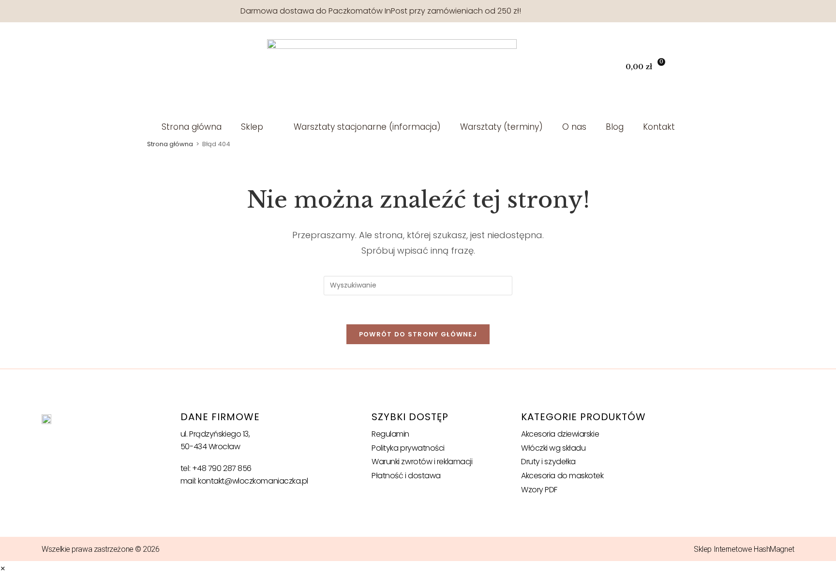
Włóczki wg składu (553, 448)
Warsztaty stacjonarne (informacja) (367, 127)
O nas (574, 127)
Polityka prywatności (408, 448)
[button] (594, 67)
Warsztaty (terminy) (501, 127)
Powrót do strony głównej (418, 334)
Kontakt (659, 127)
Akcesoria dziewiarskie (560, 434)
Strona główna (192, 127)
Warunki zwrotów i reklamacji (422, 461)
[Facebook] (667, 11)
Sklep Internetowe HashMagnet (744, 549)
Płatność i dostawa (406, 475)
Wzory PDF (539, 489)
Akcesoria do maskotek (562, 475)
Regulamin (390, 434)
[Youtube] (684, 11)
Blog (615, 127)
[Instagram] (651, 11)
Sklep (252, 127)
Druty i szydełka (548, 461)
